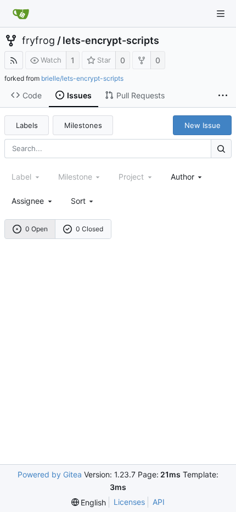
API (159, 502)
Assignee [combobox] (28, 200)
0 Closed (89, 229)
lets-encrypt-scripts (111, 40)
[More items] (223, 95)
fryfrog (38, 40)
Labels (27, 125)
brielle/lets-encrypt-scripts (82, 78)
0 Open (36, 229)
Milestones (83, 125)
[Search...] (221, 148)
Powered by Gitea (50, 474)
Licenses (129, 502)
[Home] (20, 14)
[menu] (83, 201)
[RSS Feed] (13, 60)
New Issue (202, 125)
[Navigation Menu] (221, 14)
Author (182, 176)
